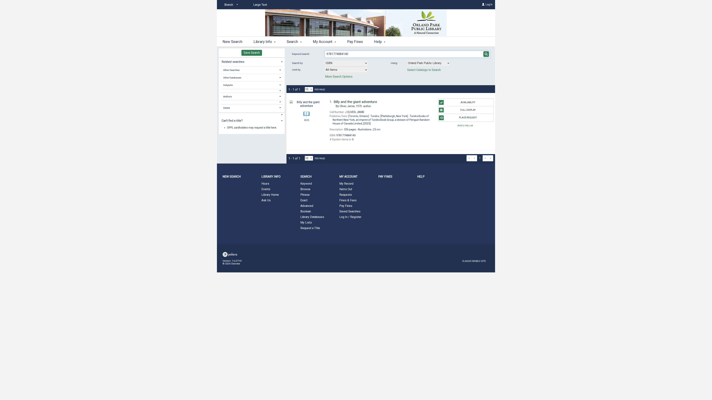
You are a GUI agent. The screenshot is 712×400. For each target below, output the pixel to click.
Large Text (260, 4)
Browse (305, 189)
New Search (232, 41)
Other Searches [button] (231, 70)
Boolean (305, 211)
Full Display (468, 110)
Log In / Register (350, 217)
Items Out (345, 189)
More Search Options (338, 76)
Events (265, 189)
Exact (303, 200)
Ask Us (266, 200)
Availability (468, 102)
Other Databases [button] (232, 77)
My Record (346, 183)
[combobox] (346, 63)
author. (355, 106)
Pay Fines (355, 41)
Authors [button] (227, 96)
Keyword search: (301, 54)
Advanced (306, 206)
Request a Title (310, 228)
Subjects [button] (228, 85)
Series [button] (226, 107)
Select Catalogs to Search (424, 70)
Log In (489, 4)
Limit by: (296, 69)
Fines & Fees (348, 200)
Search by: (298, 63)
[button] (251, 91)
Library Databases (312, 217)
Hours (265, 183)
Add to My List (465, 125)
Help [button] (378, 41)
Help (421, 176)
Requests (345, 194)
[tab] (252, 61)
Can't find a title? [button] (232, 120)
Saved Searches (349, 211)
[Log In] (483, 4)
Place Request (468, 117)
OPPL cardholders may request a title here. (252, 127)
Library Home (270, 194)
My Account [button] (323, 41)
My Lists (306, 222)
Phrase (305, 194)
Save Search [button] (252, 52)
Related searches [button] (233, 62)
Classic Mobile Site (474, 261)
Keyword (306, 183)
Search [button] (293, 41)
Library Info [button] (263, 41)
